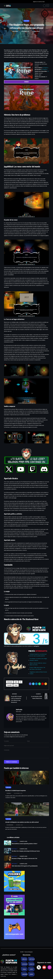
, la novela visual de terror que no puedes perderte (38, 655)
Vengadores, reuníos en (38, 672)
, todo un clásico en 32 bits (38, 663)
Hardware (25, 974)
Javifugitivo (45, 67)
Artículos (32, 959)
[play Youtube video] (26, 97)
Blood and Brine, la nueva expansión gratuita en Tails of (24, 843)
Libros (31, 974)
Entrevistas (25, 964)
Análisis (24, 959)
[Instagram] (19, 725)
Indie (16, 682)
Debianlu (9, 793)
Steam (16, 685)
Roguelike (9, 685)
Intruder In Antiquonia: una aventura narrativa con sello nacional (22, 822)
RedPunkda (19, 709)
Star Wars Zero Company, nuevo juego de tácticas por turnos (26, 851)
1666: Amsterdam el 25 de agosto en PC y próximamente (25, 866)
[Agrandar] (31, 64)
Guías (31, 969)
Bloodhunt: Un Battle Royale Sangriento (15, 790)
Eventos (31, 964)
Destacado (9, 682)
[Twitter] (17, 725)
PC (48, 71)
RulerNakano (10, 824)
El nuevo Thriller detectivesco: (37, 668)
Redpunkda (15, 31)
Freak (24, 969)
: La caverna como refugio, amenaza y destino (38, 659)
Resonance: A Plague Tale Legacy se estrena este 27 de (24, 858)
